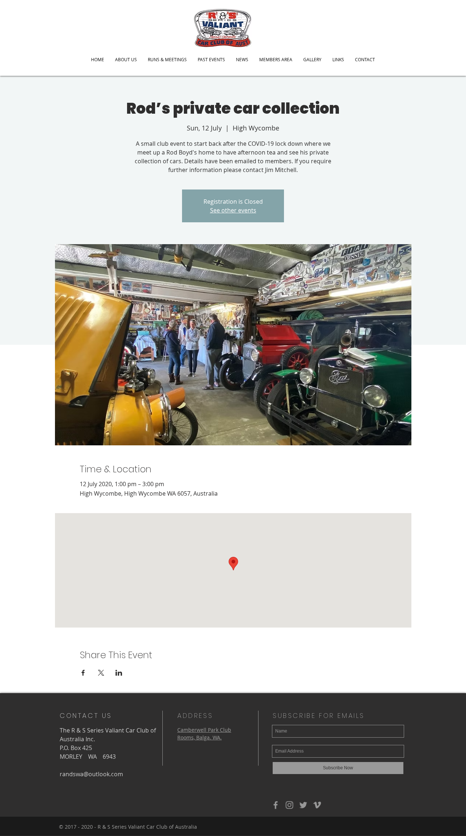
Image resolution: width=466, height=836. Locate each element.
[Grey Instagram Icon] (289, 805)
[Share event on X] (101, 673)
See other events (233, 210)
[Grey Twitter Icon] (303, 805)
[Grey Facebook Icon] (275, 805)
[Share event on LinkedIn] (118, 673)
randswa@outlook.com (91, 774)
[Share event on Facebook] (83, 673)
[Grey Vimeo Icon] (317, 805)
